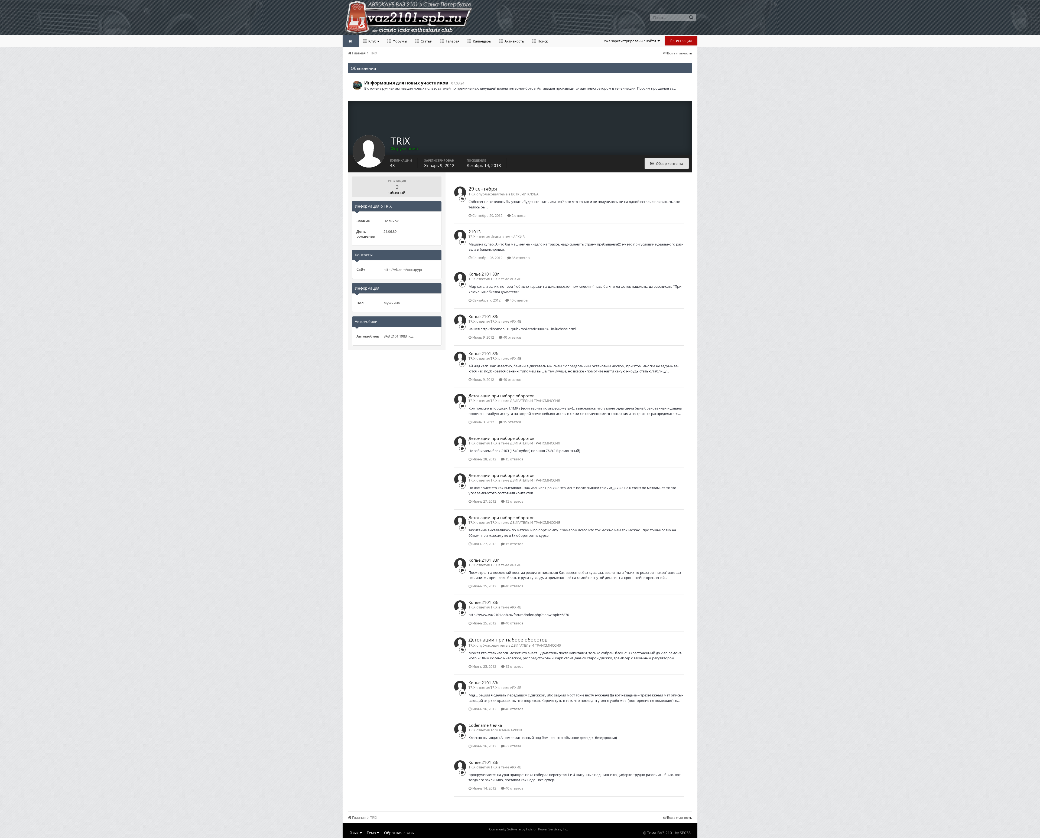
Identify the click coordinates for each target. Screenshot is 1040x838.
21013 (475, 231)
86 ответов (520, 257)
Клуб (372, 41)
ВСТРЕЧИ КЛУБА (524, 194)
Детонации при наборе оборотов (502, 395)
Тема (372, 832)
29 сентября (483, 188)
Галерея (452, 41)
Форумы (399, 41)
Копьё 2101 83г (484, 274)
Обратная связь (399, 832)
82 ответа (513, 746)
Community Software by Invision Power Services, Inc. (528, 829)
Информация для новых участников (406, 83)
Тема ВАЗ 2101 (660, 832)
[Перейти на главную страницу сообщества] (351, 41)
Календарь (481, 41)
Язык (354, 832)
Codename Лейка (485, 725)
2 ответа (518, 215)
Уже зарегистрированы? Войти (631, 40)
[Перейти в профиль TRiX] (460, 192)
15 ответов (511, 422)
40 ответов (518, 300)
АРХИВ (519, 236)
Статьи (426, 41)
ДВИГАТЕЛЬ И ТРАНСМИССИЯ (535, 400)
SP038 (685, 832)
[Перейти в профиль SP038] (357, 85)
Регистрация (681, 40)
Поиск (542, 41)
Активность (514, 41)
